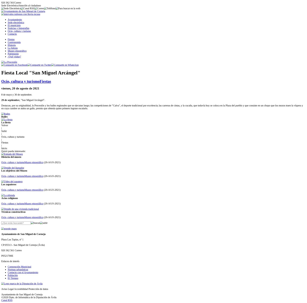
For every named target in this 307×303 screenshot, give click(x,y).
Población (13, 275)
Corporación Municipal (19, 266)
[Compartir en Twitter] (39, 65)
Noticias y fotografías (18, 28)
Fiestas (11, 39)
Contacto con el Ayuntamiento (23, 272)
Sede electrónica (16, 22)
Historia (12, 45)
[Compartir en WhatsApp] (65, 65)
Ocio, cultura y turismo (19, 31)
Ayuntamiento (15, 19)
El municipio (14, 25)
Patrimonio (13, 53)
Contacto (12, 34)
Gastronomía (14, 42)
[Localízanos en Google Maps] (9, 228)
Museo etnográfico (17, 51)
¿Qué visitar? (14, 56)
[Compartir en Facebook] (14, 65)
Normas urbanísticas (18, 269)
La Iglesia (13, 48)
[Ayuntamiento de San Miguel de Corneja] (23, 11)
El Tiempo (13, 278)
